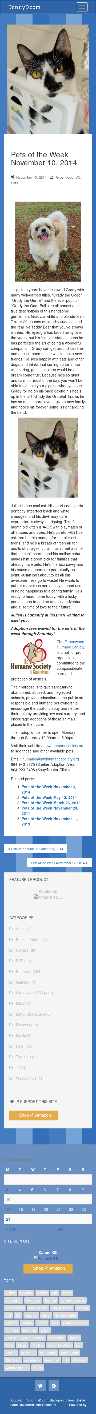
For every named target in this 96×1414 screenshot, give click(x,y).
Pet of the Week (59, 1345)
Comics (22, 950)
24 (8, 1219)
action (66, 1293)
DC (18, 1315)
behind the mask (73, 1300)
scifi (78, 1345)
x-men (37, 1367)
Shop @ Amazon (35, 1115)
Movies (22, 1024)
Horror (42, 1322)
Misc (20, 1003)
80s (55, 1293)
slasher (11, 1352)
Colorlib (62, 1404)
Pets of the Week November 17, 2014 (58, 862)
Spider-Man (69, 1352)
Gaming (22, 982)
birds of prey (15, 1307)
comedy (83, 1307)
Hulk (54, 1322)
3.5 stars (26, 1293)
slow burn (28, 1352)
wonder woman (17, 1367)
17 (8, 1209)
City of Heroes (62, 1307)
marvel (74, 1337)
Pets (14, 182)
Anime (21, 928)
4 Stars (42, 1293)
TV (18, 1067)
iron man (29, 1330)
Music (21, 1035)
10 (8, 1199)
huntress (12, 1330)
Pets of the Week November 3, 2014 (36, 848)
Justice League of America (25, 1337)
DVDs (20, 960)
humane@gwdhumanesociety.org (50, 759)
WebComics (26, 1078)
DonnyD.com (24, 6)
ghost (46, 1315)
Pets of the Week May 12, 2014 (49, 797)
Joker (45, 1330)
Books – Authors (30, 939)
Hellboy (11, 1322)
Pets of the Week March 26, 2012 (51, 802)
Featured (23, 971)
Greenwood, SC (68, 177)
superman (52, 1360)
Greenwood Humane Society (71, 644)
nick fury (37, 1345)
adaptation (13, 1300)
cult (8, 1315)
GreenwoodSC (66, 1315)
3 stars (10, 1293)
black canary (38, 1307)
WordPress (48, 1409)
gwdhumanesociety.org (65, 745)
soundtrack (48, 1352)
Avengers (33, 1300)
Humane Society (75, 1322)
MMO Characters (30, 1014)
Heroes (27, 1322)
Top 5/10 (23, 1056)
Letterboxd (57, 1337)
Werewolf (79, 1360)
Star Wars (13, 1360)
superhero (32, 1360)
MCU (9, 1345)
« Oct (10, 1229)
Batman (50, 1300)
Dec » (61, 1229)
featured (31, 1315)
